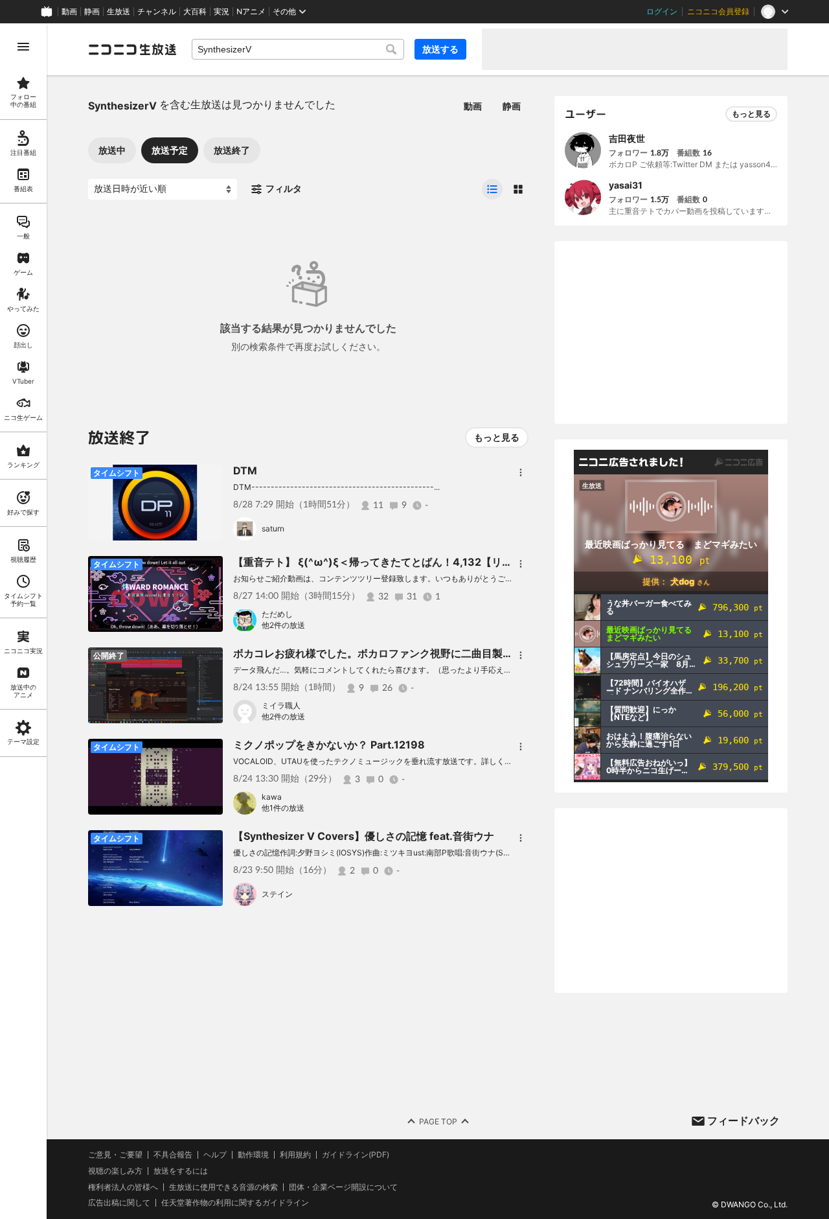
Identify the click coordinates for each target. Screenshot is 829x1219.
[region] (23, 621)
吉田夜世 (627, 138)
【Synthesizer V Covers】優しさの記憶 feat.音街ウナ (363, 836)
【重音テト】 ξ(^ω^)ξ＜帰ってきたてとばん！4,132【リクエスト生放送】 (409, 561)
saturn (273, 528)
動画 (69, 12)
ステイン (277, 894)
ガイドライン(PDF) (355, 1155)
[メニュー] (520, 472)
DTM (245, 470)
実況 (221, 12)
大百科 (195, 12)
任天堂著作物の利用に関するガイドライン (235, 1203)
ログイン (661, 12)
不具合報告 (172, 1155)
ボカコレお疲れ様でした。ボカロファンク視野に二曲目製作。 (378, 653)
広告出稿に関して (119, 1202)
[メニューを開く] (23, 47)
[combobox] (298, 49)
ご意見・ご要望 (115, 1154)
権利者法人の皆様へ (123, 1187)
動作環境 (253, 1155)
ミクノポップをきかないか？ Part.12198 (329, 744)
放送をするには (180, 1171)
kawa (272, 797)
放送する (440, 48)
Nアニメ (251, 12)
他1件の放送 (283, 808)
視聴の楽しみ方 (115, 1171)
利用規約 (295, 1155)
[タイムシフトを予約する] (209, 477)
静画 (92, 12)
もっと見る (496, 437)
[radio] (492, 189)
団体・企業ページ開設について (343, 1187)
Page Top (438, 1121)
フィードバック (743, 1120)
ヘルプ (215, 1155)
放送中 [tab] (112, 150)
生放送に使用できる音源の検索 (223, 1187)
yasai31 (625, 185)
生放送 (118, 12)
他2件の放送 (283, 625)
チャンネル (156, 12)
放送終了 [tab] (232, 150)
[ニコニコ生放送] (132, 49)
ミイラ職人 (281, 705)
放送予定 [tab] (170, 150)
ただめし (277, 614)
